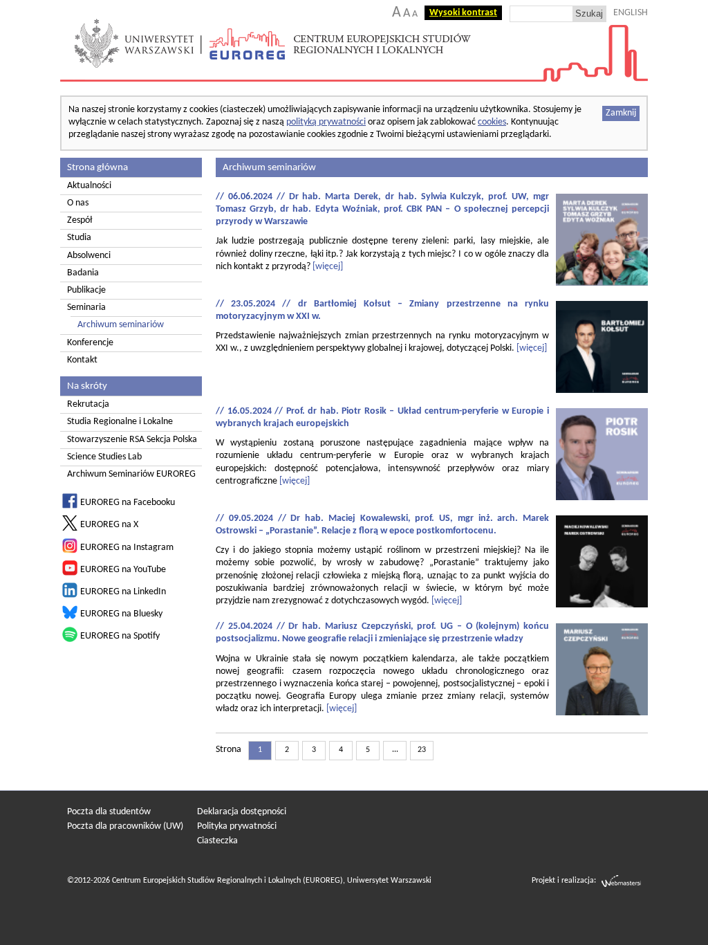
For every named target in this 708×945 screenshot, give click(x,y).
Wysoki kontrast (463, 13)
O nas (77, 203)
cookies (492, 122)
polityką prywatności (326, 122)
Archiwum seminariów (120, 325)
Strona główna (97, 167)
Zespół (79, 220)
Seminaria (86, 307)
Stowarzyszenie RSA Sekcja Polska (132, 439)
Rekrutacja (88, 404)
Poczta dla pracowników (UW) (125, 826)
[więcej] (328, 267)
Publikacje (86, 290)
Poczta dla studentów (109, 812)
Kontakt (82, 360)
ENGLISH (630, 13)
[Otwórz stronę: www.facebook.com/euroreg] (69, 506)
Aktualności (89, 186)
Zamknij (621, 113)
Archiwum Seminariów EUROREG (131, 474)
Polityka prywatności (237, 826)
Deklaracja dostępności (241, 812)
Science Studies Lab (104, 457)
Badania (83, 273)
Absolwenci (89, 255)
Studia (79, 237)
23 (422, 750)
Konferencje (90, 343)
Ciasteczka (217, 841)
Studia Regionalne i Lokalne (120, 421)
